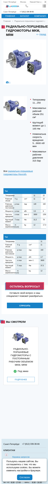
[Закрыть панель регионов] (45, 2)
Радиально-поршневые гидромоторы (30, 21)
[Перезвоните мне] (26, 6)
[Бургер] (44, 6)
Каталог (24, 16)
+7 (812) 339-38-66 (27, 12)
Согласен (25, 477)
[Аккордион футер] (45, 443)
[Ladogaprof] (12, 5)
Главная (10, 16)
